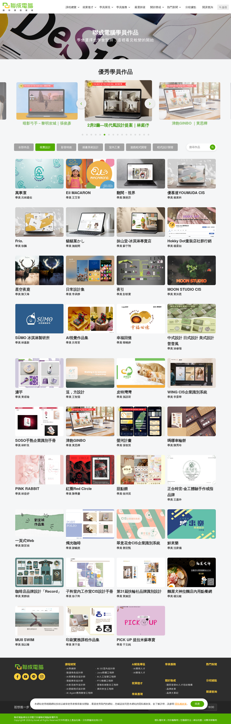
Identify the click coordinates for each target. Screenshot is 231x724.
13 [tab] (136, 135)
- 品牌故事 (170, 689)
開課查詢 (207, 7)
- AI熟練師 (70, 668)
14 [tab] (140, 135)
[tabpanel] (116, 103)
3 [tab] (92, 135)
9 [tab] (118, 135)
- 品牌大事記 (171, 693)
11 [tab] (127, 135)
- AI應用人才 (138, 668)
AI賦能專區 (138, 664)
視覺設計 (45, 147)
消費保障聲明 (210, 720)
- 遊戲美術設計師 (74, 681)
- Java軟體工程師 (105, 672)
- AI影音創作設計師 (75, 685)
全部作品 (23, 147)
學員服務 (121, 7)
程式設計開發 (165, 147)
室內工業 (114, 147)
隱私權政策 (160, 720)
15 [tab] (145, 135)
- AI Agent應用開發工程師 (79, 693)
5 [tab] (101, 135)
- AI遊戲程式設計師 (75, 689)
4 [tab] (96, 135)
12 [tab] (131, 135)
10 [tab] (123, 135)
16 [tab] (149, 135)
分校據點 (190, 7)
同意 (197, 703)
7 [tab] (109, 135)
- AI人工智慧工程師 (106, 676)
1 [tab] (83, 135)
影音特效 (66, 147)
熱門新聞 (172, 7)
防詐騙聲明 (172, 720)
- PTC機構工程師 (104, 681)
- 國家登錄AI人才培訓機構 (179, 685)
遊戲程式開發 (138, 147)
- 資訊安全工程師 (105, 689)
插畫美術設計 (90, 147)
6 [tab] (105, 135)
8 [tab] (114, 135)
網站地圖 (197, 720)
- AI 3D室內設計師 (105, 668)
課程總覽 (71, 7)
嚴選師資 (140, 7)
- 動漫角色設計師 (74, 672)
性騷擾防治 (185, 720)
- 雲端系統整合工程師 (107, 685)
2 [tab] (87, 135)
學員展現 (104, 7)
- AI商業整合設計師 (75, 676)
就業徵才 (88, 7)
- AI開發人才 (138, 672)
